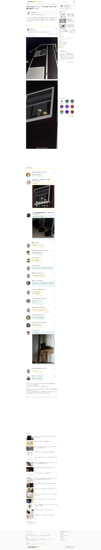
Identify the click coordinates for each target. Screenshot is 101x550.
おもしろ (62, 45)
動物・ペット (36, 439)
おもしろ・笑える (37, 497)
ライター (62, 538)
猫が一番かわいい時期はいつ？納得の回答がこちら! (42, 441)
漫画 (27, 539)
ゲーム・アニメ (49, 539)
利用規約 (62, 534)
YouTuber (30, 539)
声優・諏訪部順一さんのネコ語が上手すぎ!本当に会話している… (45, 467)
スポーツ (35, 535)
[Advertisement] (42, 158)
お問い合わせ (62, 539)
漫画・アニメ (36, 481)
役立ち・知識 (63, 44)
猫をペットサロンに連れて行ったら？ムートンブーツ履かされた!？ (45, 499)
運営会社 (62, 537)
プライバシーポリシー (64, 535)
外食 (29, 523)
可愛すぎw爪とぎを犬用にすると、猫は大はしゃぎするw (43, 509)
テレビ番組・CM (64, 42)
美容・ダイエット (69, 39)
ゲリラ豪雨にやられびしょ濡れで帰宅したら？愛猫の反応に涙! (44, 451)
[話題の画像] (31, 1)
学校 (42, 535)
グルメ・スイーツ (29, 540)
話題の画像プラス (34, 12)
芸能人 (35, 471)
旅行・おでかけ (36, 539)
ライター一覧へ (71, 116)
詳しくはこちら (70, 62)
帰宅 (31, 523)
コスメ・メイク (63, 39)
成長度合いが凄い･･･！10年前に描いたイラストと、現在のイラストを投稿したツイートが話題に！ (71, 21)
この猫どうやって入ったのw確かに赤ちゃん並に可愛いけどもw (44, 488)
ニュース (68, 22)
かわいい (35, 444)
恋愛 (67, 17)
